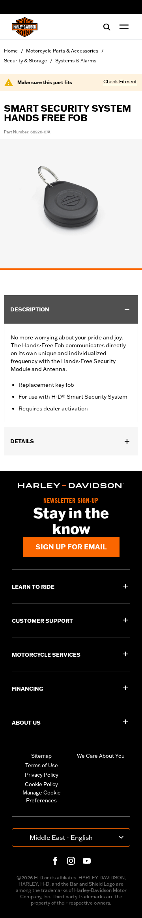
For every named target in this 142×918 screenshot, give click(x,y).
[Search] (106, 27)
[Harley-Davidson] (71, 485)
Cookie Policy (41, 784)
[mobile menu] (122, 26)
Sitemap (41, 756)
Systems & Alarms (75, 61)
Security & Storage (25, 61)
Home (11, 51)
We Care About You (101, 756)
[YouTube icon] (87, 861)
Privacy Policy (41, 775)
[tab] (71, 269)
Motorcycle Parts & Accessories (62, 51)
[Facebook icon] (55, 861)
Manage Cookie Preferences (41, 796)
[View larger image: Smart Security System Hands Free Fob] (71, 203)
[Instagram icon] (71, 861)
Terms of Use (41, 765)
